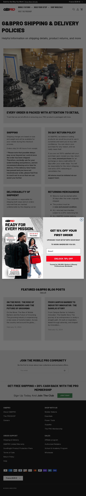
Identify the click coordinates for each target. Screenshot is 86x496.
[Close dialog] (81, 219)
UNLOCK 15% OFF (63, 258)
